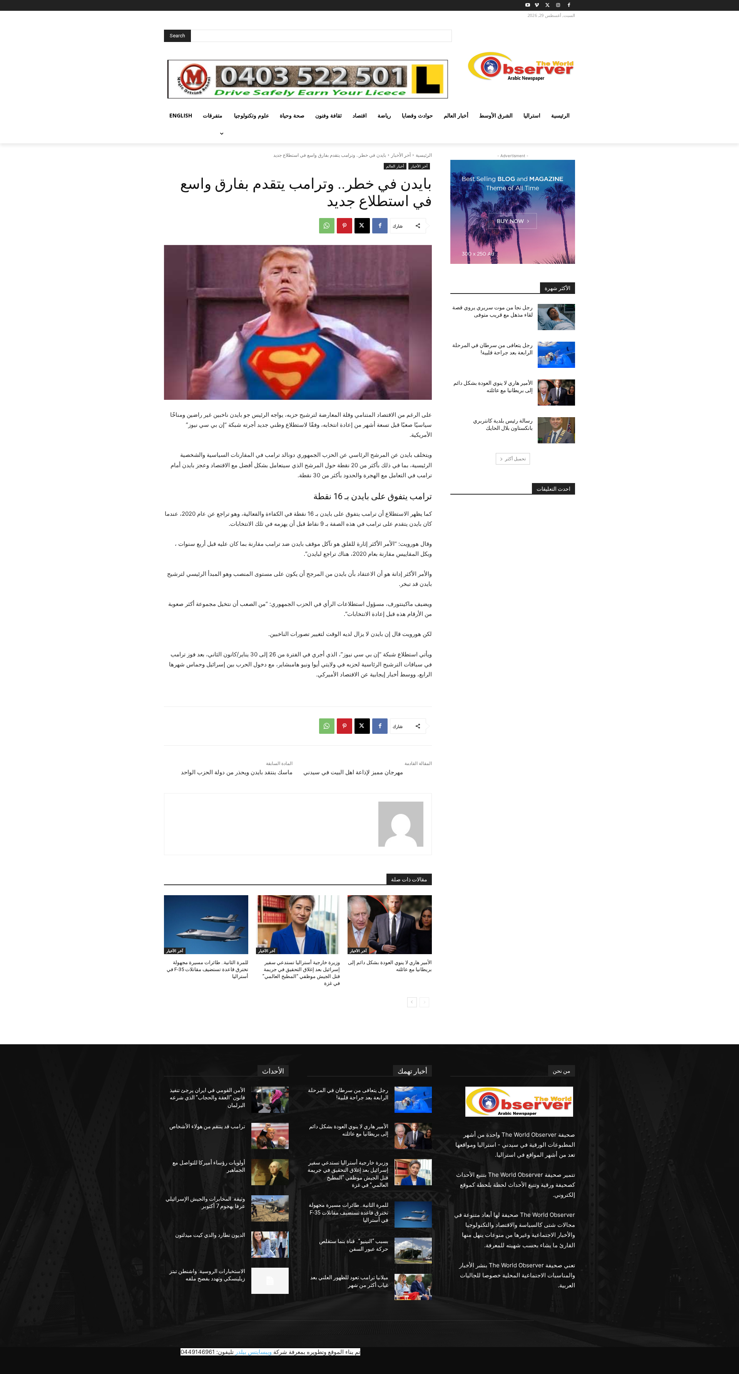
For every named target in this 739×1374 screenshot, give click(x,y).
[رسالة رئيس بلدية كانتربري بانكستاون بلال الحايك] (556, 430)
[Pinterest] (344, 225)
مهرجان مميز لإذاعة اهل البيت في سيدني (353, 772)
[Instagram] (557, 5)
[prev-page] (424, 1002)
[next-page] (412, 1002)
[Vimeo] (536, 5)
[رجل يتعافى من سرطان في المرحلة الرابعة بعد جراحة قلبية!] (556, 355)
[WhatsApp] (326, 225)
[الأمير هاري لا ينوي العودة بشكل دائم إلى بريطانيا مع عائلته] (390, 924)
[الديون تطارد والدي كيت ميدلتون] (270, 1244)
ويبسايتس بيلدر (253, 1352)
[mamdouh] (400, 824)
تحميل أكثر (515, 458)
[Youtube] (527, 5)
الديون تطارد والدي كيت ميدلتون (210, 1235)
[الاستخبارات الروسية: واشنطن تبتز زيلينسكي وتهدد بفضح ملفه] (270, 1281)
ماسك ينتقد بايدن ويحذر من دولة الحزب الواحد (237, 772)
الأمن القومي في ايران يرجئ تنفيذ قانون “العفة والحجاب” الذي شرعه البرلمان (207, 1097)
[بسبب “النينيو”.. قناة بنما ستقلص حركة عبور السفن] (413, 1251)
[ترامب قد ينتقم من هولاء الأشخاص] (270, 1136)
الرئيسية (424, 155)
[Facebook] (568, 5)
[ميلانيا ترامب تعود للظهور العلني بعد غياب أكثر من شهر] (413, 1287)
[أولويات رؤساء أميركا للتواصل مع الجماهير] (270, 1172)
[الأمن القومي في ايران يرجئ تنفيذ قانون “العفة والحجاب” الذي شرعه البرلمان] (270, 1100)
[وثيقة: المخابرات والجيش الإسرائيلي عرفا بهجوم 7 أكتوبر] (270, 1208)
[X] (547, 5)
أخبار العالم (395, 166)
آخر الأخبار (401, 155)
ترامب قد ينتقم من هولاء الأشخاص (207, 1126)
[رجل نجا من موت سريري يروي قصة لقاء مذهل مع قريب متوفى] (556, 317)
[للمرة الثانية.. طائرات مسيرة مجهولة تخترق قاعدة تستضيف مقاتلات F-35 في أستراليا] (206, 924)
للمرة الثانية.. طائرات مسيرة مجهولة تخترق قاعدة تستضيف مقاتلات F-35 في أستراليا (207, 969)
